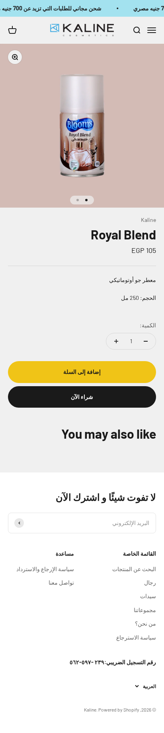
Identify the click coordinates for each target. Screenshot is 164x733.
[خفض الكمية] (146, 341)
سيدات (148, 596)
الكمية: (148, 325)
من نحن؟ (145, 623)
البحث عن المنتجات (134, 569)
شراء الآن (82, 396)
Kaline (148, 219)
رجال (150, 582)
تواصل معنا (61, 582)
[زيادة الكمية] (116, 341)
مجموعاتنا (145, 610)
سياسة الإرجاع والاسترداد (45, 569)
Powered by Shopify (118, 709)
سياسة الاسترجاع (136, 637)
